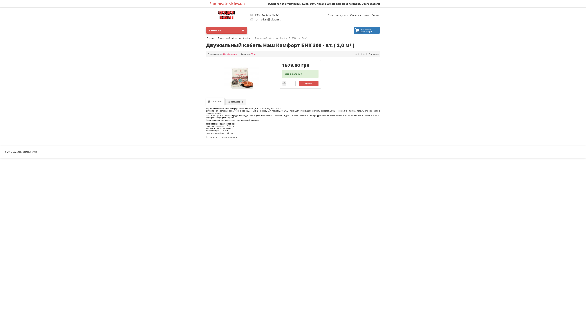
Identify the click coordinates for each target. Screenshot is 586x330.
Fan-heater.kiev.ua (227, 3)
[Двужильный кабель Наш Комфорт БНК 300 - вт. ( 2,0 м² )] (241, 77)
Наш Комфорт (230, 54)
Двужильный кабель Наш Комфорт (234, 38)
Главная (210, 38)
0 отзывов (373, 54)
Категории (215, 30)
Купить (308, 83)
